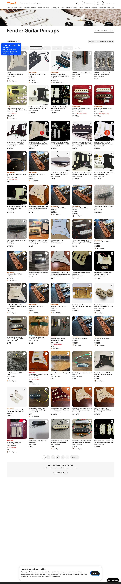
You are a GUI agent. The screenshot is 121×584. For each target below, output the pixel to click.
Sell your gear (88, 3)
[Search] (77, 3)
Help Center (111, 7)
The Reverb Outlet (12, 7)
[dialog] (60, 573)
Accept (95, 573)
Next (73, 457)
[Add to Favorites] (19, 41)
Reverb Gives (102, 7)
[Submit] (112, 31)
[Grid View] (90, 41)
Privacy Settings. (54, 576)
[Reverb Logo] (11, 3)
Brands (75, 7)
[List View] (93, 41)
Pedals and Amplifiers (30, 7)
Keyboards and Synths (43, 7)
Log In (112, 3)
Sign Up (108, 3)
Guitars (20, 7)
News (80, 7)
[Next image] (24, 61)
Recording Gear (55, 7)
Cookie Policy (79, 574)
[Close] (19, 45)
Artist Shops (94, 7)
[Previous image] (9, 61)
